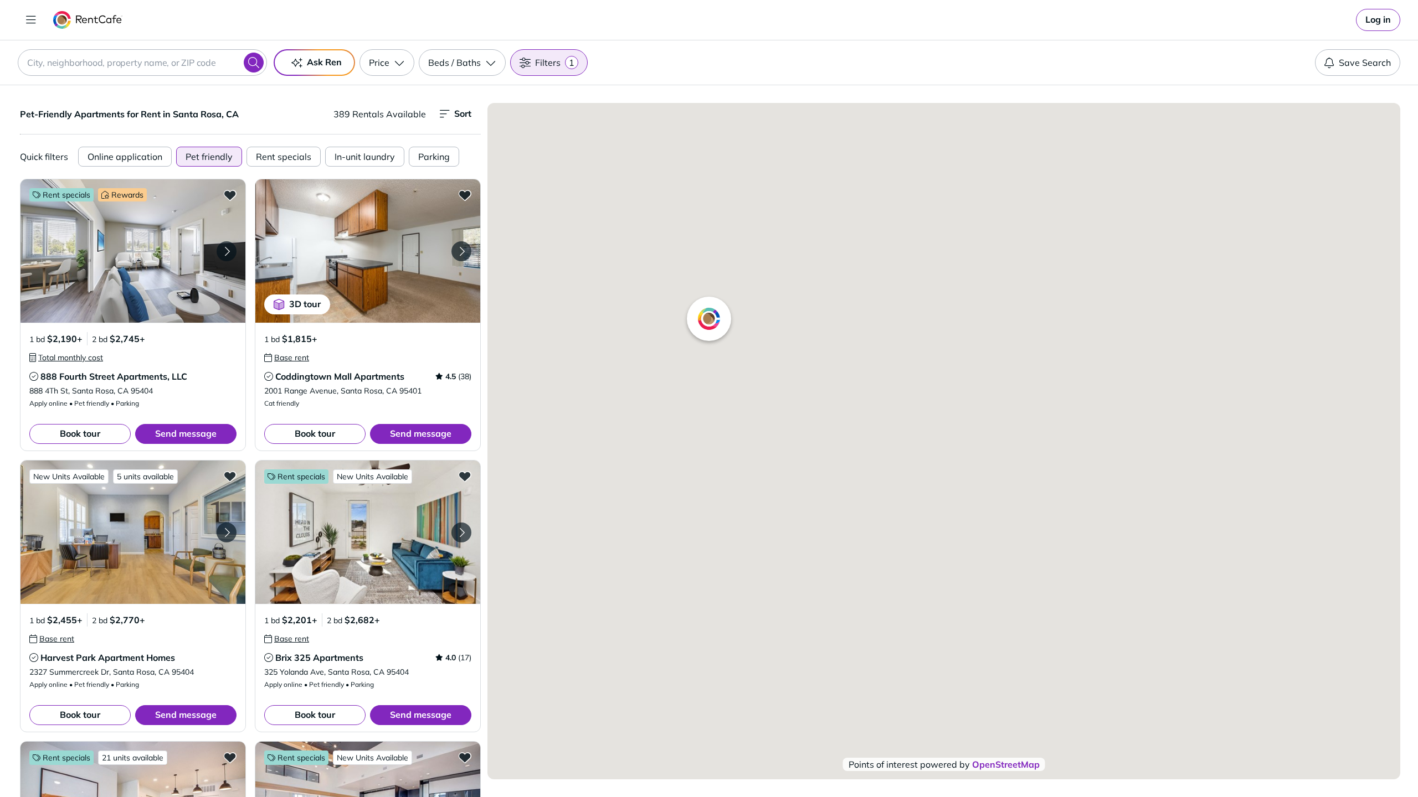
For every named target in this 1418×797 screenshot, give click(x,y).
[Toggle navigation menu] (31, 20)
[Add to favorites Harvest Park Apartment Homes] (230, 476)
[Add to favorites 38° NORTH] (230, 757)
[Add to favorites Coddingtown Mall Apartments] (465, 195)
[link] (1378, 20)
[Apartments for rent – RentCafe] (87, 20)
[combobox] (142, 62)
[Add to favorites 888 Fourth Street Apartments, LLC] (230, 195)
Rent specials (283, 156)
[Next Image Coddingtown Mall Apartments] (461, 251)
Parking (434, 156)
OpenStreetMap (1006, 764)
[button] (132, 251)
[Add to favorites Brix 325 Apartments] (465, 476)
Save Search (1365, 62)
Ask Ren (324, 62)
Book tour (80, 433)
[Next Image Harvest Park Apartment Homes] (227, 532)
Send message (186, 433)
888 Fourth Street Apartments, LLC (113, 376)
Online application (125, 156)
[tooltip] (66, 357)
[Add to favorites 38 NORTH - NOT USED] (465, 757)
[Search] (254, 63)
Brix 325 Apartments (319, 657)
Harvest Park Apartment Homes (107, 657)
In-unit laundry (365, 156)
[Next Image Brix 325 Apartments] (461, 532)
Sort (462, 113)
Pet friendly (209, 156)
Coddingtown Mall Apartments (339, 376)
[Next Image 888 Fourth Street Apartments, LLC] (227, 251)
